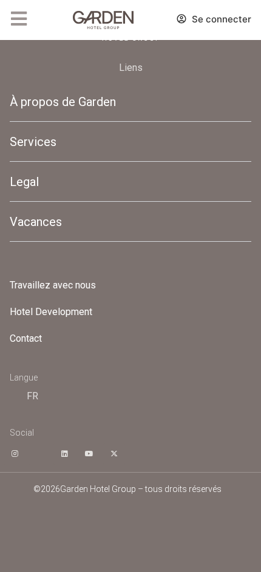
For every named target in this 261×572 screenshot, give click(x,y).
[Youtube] (89, 454)
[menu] (19, 19)
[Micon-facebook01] (39, 454)
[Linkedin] (64, 454)
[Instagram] (14, 454)
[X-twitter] (114, 454)
